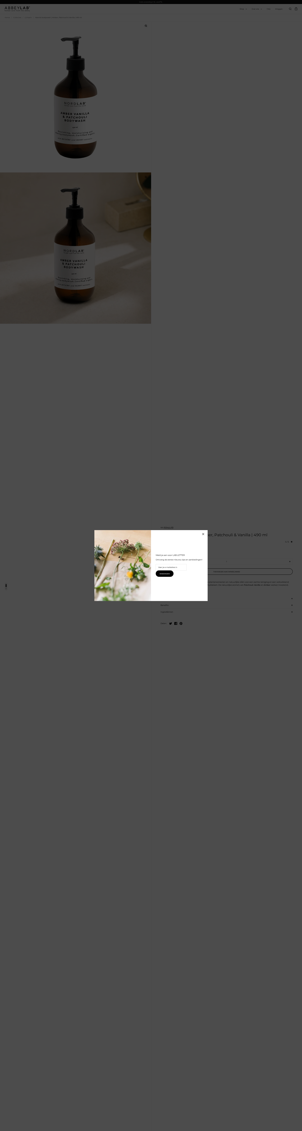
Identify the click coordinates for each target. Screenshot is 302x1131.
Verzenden (164, 574)
